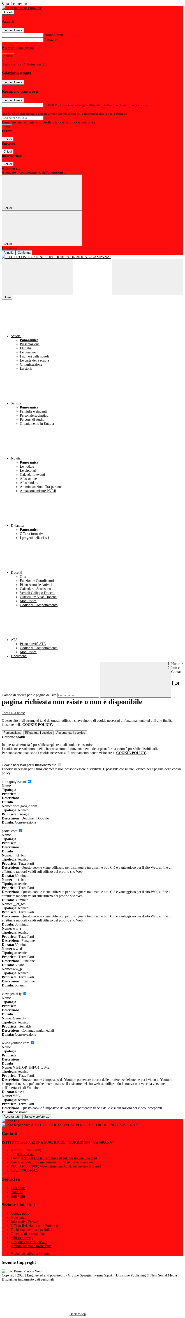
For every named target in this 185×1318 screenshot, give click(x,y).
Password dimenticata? (18, 48)
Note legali (18, 1217)
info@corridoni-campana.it (58, 1162)
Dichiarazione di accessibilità (31, 1230)
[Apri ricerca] (147, 277)
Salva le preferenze (36, 1116)
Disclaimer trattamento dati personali (28, 1279)
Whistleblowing (22, 1238)
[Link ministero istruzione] (22, 8)
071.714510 (25, 1154)
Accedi (8, 12)
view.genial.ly (12, 994)
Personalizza (12, 732)
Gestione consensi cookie (29, 1242)
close (7, 297)
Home (175, 664)
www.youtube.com (16, 1043)
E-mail (49, 105)
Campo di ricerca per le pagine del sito (29, 695)
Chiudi (8, 139)
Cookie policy (21, 1213)
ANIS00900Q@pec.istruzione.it (60, 1166)
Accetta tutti (70, 732)
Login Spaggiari (117, 113)
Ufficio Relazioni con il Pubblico (34, 1226)
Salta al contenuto (14, 4)
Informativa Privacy (25, 1221)
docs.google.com (14, 782)
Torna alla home (13, 713)
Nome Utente (54, 35)
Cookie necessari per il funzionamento (29, 765)
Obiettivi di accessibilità (28, 1234)
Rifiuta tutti (38, 732)
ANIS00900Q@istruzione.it (59, 1158)
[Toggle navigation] (37, 277)
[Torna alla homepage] (92, 257)
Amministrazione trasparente (31, 1246)
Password (51, 40)
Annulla (8, 252)
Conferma (24, 252)
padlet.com (10, 831)
